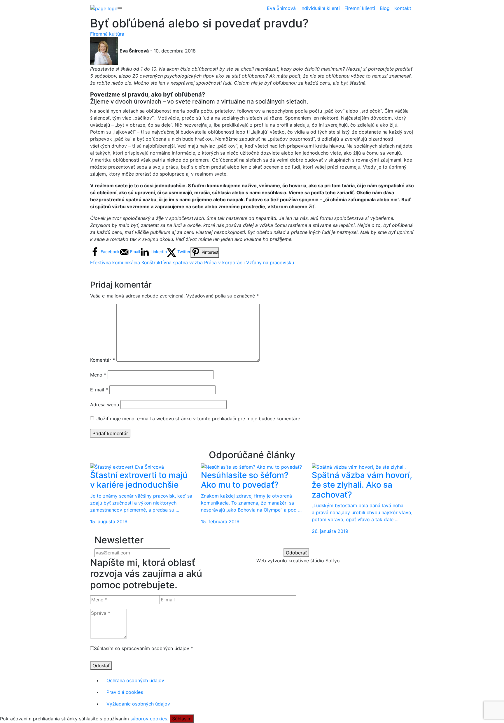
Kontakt (402, 8)
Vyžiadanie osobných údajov (138, 704)
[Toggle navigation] (120, 8)
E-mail (99, 390)
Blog (385, 8)
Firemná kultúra (107, 34)
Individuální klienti (320, 8)
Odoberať (296, 553)
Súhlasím (182, 719)
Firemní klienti (359, 8)
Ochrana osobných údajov (135, 680)
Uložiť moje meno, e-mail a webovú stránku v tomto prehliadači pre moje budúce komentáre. (198, 418)
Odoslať (101, 665)
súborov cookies (148, 719)
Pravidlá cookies (124, 692)
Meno (98, 375)
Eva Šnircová (281, 8)
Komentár (102, 360)
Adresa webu (104, 404)
